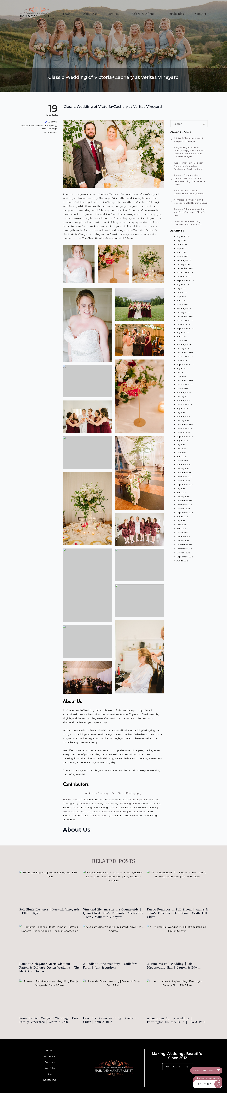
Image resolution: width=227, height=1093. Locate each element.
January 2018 (183, 468)
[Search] (204, 123)
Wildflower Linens (146, 807)
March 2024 (182, 340)
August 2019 (182, 408)
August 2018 (182, 440)
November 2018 (184, 428)
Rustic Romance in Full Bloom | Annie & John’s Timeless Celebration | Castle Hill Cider (177, 913)
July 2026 (181, 240)
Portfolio (50, 1068)
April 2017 (181, 492)
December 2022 (185, 380)
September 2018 (185, 436)
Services (113, 14)
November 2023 (185, 356)
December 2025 (185, 268)
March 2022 (182, 388)
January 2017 (183, 496)
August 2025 (183, 284)
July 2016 (181, 520)
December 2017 (184, 472)
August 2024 (183, 332)
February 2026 (184, 260)
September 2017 (185, 484)
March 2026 (182, 256)
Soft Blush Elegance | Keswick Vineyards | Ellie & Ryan (49, 911)
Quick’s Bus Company (121, 815)
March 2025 (182, 304)
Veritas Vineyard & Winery (103, 803)
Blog (50, 1074)
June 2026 (182, 244)
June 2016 (181, 524)
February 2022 (184, 392)
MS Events (127, 807)
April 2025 (181, 300)
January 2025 (183, 312)
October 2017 (183, 480)
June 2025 (181, 292)
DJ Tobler (82, 815)
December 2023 (185, 352)
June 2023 (182, 372)
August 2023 (183, 368)
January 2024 (183, 348)
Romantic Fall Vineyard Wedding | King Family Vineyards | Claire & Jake (48, 1020)
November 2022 (185, 384)
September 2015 (185, 556)
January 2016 (183, 540)
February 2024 (184, 344)
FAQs (66, 14)
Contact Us (49, 1079)
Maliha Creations (90, 811)
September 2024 (185, 328)
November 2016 (184, 504)
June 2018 (181, 448)
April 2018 (181, 456)
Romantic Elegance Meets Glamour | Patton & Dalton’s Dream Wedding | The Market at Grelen (49, 967)
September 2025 (185, 280)
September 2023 (185, 364)
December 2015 (184, 544)
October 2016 (183, 508)
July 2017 (181, 488)
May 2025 (181, 296)
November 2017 (184, 476)
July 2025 (181, 288)
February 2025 (184, 308)
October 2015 (183, 552)
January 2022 (183, 396)
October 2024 (184, 324)
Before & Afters (142, 14)
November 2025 (185, 272)
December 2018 (185, 424)
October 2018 (183, 432)
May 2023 (181, 376)
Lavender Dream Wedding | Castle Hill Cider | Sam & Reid (111, 1020)
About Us (90, 14)
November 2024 (185, 320)
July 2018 (181, 444)
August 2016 (182, 516)
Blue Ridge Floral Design (94, 807)
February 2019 (183, 416)
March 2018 (182, 460)
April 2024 (181, 336)
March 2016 (182, 532)
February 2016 (183, 536)
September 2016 (185, 512)
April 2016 (181, 528)
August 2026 (183, 236)
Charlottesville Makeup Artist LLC (106, 799)
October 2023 (184, 360)
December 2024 (185, 316)
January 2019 (183, 420)
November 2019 (184, 404)
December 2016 (185, 500)
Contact (200, 14)
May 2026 (181, 248)
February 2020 (184, 400)
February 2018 (184, 464)
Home (49, 1050)
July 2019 (181, 412)
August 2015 (182, 560)
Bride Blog (176, 14)
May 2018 (181, 452)
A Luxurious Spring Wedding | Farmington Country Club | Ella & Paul (176, 1020)
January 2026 (183, 264)
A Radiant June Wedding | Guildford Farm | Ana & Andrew (110, 965)
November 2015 (184, 548)
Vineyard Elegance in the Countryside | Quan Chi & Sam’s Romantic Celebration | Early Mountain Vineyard (113, 913)
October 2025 (183, 276)
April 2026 (181, 252)
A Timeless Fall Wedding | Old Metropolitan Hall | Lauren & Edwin (173, 965)
